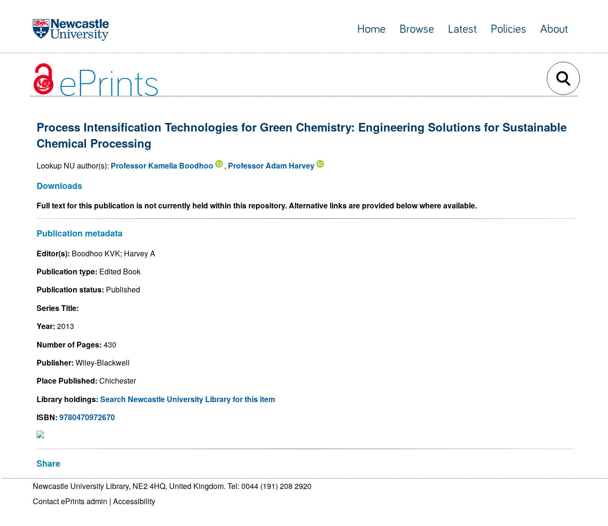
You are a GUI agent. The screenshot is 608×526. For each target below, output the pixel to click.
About (554, 29)
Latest (462, 29)
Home (371, 29)
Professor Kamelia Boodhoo (162, 165)
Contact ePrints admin (70, 501)
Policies (508, 29)
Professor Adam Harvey (271, 165)
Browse (416, 29)
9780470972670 (87, 417)
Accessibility (134, 501)
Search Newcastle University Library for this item (187, 399)
